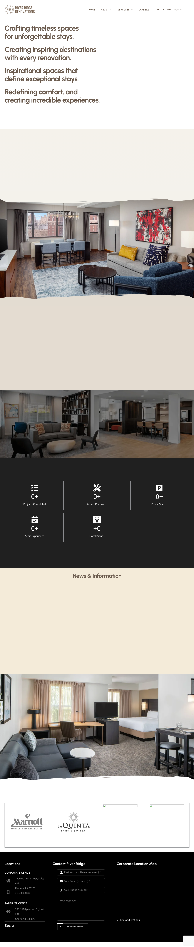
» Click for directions (128, 920)
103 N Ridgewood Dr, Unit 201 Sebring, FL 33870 (29, 914)
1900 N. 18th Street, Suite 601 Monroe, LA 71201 (29, 883)
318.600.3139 (22, 893)
